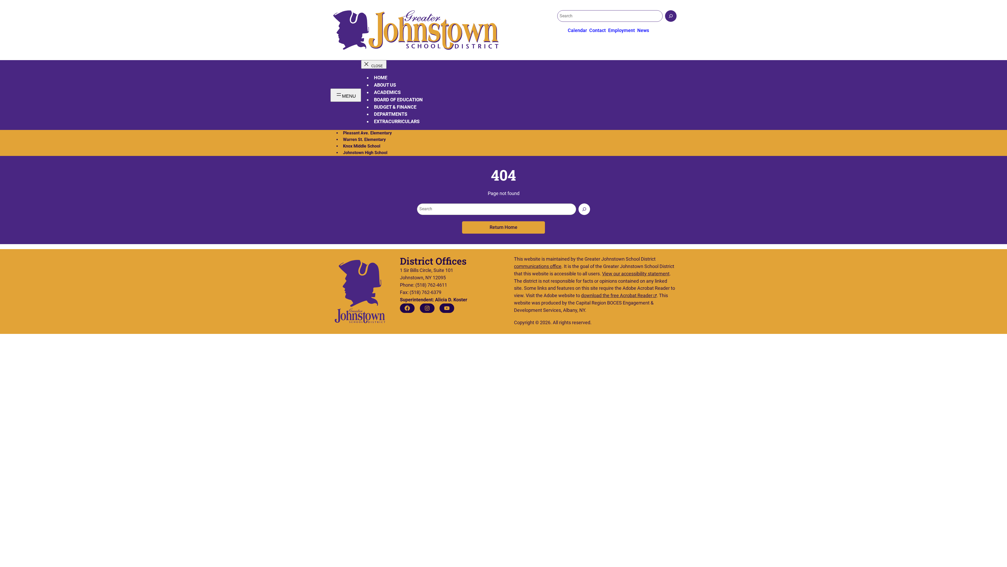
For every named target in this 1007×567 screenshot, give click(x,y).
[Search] (671, 16)
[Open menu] (345, 95)
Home (380, 77)
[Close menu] (374, 64)
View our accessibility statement (635, 273)
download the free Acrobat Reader (616, 295)
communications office (537, 266)
